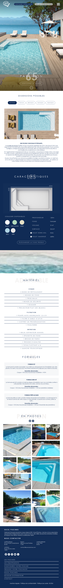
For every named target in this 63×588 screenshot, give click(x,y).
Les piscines (9, 560)
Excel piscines (11, 572)
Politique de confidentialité (28, 583)
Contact (8, 579)
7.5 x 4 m (21, 102)
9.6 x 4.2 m (40, 102)
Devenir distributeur (14, 575)
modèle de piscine (12, 145)
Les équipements (11, 563)
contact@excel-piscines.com (28, 547)
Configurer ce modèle (31, 83)
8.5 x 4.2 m (31, 102)
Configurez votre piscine (23, 4)
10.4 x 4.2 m (50, 102)
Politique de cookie (42, 583)
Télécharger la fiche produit (31, 242)
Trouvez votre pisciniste (43, 4)
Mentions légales (15, 583)
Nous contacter (12, 538)
